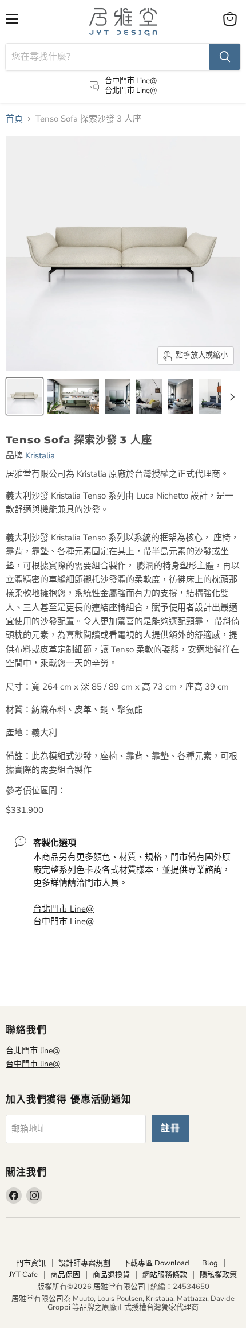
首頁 (14, 119)
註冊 (170, 1128)
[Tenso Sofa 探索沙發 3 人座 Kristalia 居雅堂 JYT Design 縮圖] (24, 396)
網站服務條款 (164, 1274)
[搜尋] (224, 57)
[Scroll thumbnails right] (230, 397)
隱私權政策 (218, 1274)
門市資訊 (31, 1263)
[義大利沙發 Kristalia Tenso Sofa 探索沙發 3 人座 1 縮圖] (149, 396)
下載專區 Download (156, 1263)
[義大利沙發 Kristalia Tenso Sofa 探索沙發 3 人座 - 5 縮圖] (180, 396)
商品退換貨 (111, 1274)
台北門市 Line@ (131, 90)
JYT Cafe (23, 1274)
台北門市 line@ (33, 1050)
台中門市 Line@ (131, 81)
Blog (210, 1263)
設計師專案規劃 (84, 1263)
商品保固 (65, 1274)
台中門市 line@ (33, 1063)
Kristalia (40, 455)
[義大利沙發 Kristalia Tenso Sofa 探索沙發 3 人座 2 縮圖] (118, 396)
